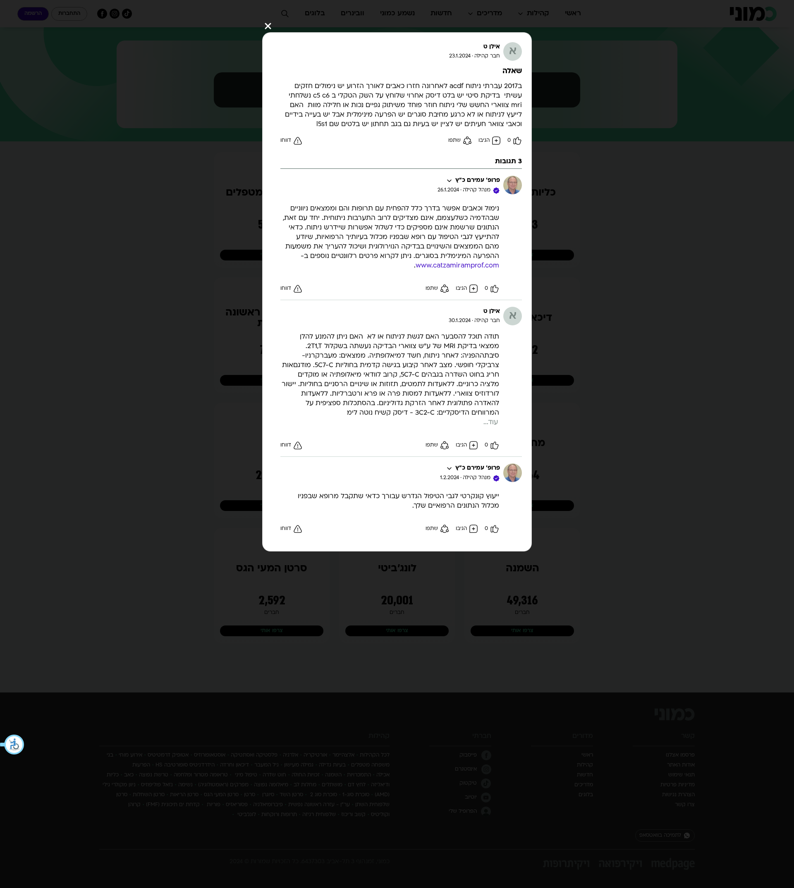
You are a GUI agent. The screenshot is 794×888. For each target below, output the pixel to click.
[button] (12, 744)
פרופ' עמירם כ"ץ (477, 180)
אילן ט (491, 47)
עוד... (490, 422)
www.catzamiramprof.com (457, 266)
